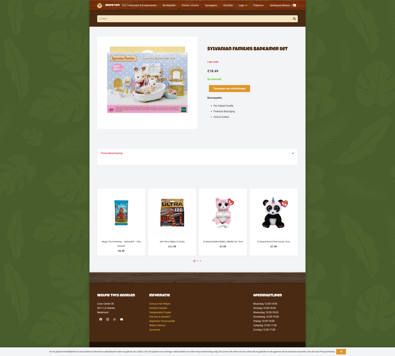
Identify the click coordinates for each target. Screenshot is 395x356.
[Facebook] (100, 319)
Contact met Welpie (159, 303)
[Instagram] (107, 319)
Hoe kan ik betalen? (159, 316)
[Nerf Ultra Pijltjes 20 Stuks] (172, 212)
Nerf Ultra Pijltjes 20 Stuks (172, 241)
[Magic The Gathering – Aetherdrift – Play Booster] (121, 212)
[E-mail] (121, 319)
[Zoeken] (294, 18)
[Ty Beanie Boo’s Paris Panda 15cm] (273, 212)
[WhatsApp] (114, 319)
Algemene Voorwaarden (162, 321)
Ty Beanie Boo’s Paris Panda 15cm (273, 241)
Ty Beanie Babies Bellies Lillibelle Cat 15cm (223, 241)
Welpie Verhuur (157, 325)
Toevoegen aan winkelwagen (229, 88)
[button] (245, 5)
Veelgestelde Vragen (160, 312)
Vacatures (154, 329)
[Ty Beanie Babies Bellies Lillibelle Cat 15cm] (223, 212)
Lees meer (212, 61)
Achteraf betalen (158, 308)
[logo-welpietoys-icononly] (99, 5)
